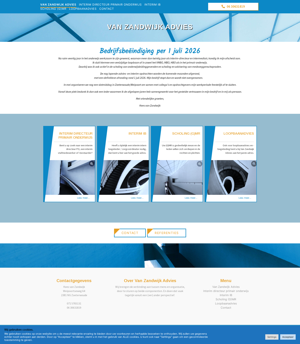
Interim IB (152, 4)
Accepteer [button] (288, 336)
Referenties (167, 233)
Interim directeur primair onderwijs (110, 4)
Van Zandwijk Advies (58, 4)
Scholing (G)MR (53, 8)
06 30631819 (236, 6)
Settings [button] (271, 336)
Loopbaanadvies (83, 8)
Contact (106, 8)
